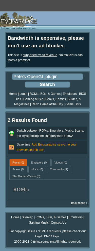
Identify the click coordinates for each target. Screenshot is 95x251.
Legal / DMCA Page (47, 236)
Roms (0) (18, 162)
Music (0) (37, 169)
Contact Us (58, 222)
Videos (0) (60, 162)
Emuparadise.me (43, 241)
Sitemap (27, 217)
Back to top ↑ (79, 202)
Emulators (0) (39, 162)
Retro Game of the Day (47, 104)
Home (13, 94)
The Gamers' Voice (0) (26, 176)
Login (23, 94)
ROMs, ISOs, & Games (45, 94)
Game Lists (73, 104)
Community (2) (59, 169)
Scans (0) (18, 169)
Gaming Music (33, 99)
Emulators (70, 94)
